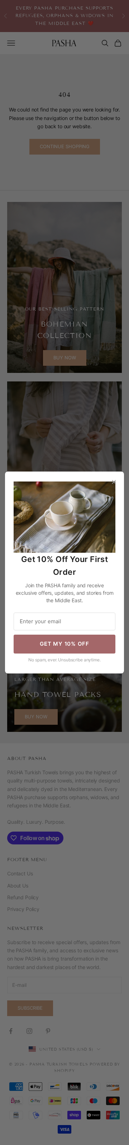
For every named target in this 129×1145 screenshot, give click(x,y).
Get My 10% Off (64, 643)
